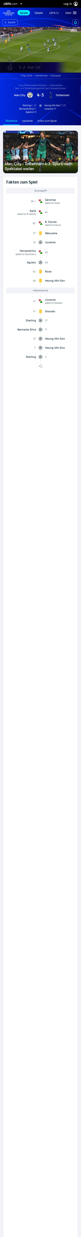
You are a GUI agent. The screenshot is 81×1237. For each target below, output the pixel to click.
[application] (40, 50)
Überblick (11, 120)
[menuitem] (23, 13)
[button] (70, 13)
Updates (27, 120)
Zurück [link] (11, 22)
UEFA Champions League (8, 12)
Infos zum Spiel (47, 120)
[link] (23, 13)
